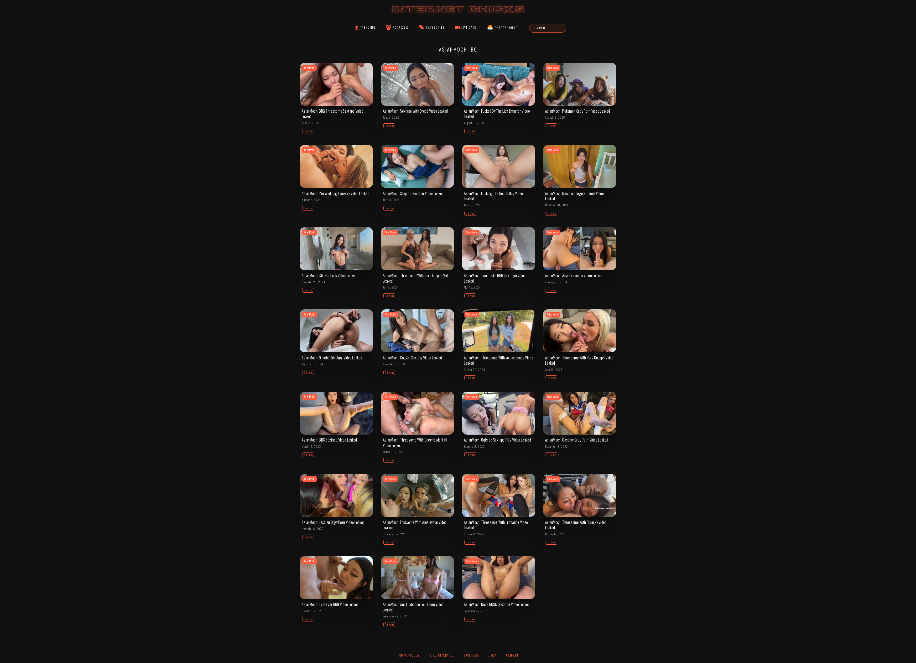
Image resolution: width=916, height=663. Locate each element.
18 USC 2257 (471, 655)
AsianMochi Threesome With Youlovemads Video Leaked (498, 360)
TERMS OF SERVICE (441, 655)
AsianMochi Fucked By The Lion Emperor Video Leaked (497, 113)
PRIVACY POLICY (409, 655)
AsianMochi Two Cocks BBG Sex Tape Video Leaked (495, 278)
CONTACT (512, 655)
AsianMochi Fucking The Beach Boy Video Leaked (493, 195)
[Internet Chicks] (458, 14)
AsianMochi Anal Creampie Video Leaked (574, 275)
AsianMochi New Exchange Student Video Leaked (574, 195)
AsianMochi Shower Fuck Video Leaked (329, 275)
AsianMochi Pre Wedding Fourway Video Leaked (335, 193)
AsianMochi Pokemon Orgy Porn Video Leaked (577, 111)
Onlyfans (308, 131)
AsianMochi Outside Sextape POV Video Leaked (497, 440)
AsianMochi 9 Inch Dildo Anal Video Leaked (332, 358)
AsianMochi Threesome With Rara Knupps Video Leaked (417, 278)
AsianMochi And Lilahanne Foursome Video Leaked (413, 606)
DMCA (493, 655)
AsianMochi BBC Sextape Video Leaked (329, 440)
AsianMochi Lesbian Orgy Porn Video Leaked (333, 522)
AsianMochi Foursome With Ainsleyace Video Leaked (415, 524)
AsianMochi (309, 68)
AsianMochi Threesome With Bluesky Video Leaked (576, 524)
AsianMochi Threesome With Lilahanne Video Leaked (496, 524)
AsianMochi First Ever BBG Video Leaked (330, 604)
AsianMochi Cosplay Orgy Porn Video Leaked (576, 440)
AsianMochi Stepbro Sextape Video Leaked (413, 193)
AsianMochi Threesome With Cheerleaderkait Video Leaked (415, 442)
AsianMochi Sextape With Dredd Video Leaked (415, 111)
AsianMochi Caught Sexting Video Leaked (412, 358)
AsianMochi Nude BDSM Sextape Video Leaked (497, 604)
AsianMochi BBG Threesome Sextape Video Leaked (332, 113)
